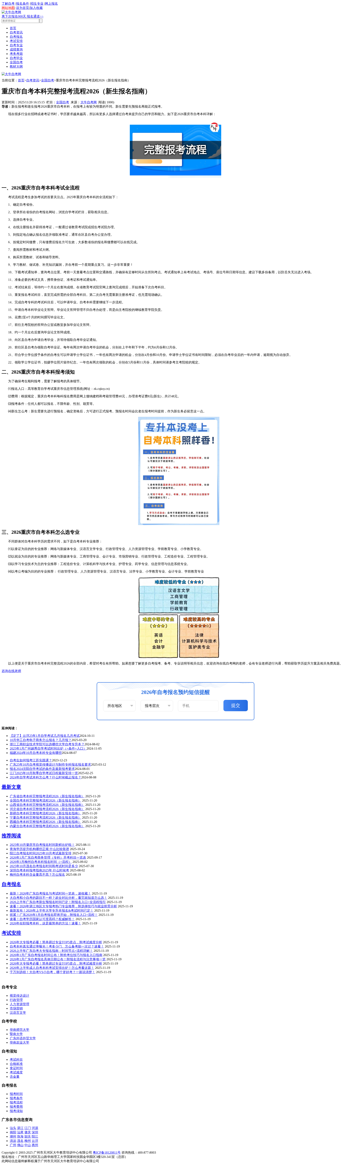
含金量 (15, 1076)
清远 (13, 1140)
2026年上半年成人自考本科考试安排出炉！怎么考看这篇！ (52, 967)
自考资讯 (16, 32)
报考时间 (16, 1094)
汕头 (13, 1128)
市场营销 (16, 1008)
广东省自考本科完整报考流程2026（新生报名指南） (47, 796)
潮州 (13, 1136)
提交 (235, 705)
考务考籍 (16, 53)
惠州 (35, 1145)
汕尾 (20, 1132)
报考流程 (16, 1102)
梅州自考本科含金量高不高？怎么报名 (37, 874)
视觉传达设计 (19, 995)
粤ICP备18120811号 (107, 1152)
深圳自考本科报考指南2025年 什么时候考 (39, 870)
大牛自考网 (88, 102)
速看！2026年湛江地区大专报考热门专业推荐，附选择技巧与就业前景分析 (63, 906)
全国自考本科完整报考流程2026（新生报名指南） (45, 800)
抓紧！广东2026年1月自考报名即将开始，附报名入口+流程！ (54, 914)
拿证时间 (16, 1068)
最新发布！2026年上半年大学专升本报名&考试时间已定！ (51, 910)
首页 (13, 28)
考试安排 (16, 41)
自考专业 (16, 45)
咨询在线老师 (11, 671)
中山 (27, 1145)
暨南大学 (16, 1034)
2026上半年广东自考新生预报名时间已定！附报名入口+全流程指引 (58, 902)
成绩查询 (16, 49)
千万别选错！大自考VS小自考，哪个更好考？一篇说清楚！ (52, 972)
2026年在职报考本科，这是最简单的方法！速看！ (45, 923)
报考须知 (16, 1111)
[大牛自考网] (11, 12)
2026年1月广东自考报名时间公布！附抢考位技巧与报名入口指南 (56, 955)
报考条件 (16, 1098)
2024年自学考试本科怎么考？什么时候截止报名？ (45, 777)
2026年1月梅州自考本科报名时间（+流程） (41, 861)
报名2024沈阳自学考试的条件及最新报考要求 (42, 769)
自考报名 (16, 36)
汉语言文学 (18, 1012)
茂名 (20, 1140)
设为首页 (22, 8)
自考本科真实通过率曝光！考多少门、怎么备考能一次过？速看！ (57, 946)
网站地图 (8, 8)
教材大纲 (16, 66)
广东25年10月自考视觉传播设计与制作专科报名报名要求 (50, 764)
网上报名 (51, 3)
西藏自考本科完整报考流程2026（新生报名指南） (45, 821)
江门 (27, 1128)
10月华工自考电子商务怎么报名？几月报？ (41, 740)
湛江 (20, 1128)
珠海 (20, 1136)
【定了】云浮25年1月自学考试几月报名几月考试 (45, 735)
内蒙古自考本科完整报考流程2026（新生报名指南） (47, 826)
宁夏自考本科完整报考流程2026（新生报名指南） (45, 817)
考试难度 (16, 1072)
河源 (35, 1128)
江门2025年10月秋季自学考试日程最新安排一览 (44, 773)
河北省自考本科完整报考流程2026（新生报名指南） (47, 809)
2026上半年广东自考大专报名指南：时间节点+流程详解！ (51, 950)
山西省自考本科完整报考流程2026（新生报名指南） (47, 804)
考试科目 (16, 1059)
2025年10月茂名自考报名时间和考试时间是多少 (44, 866)
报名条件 (22, 3)
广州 (13, 1145)
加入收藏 (36, 8)
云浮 (35, 1140)
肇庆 (27, 1132)
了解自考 (8, 3)
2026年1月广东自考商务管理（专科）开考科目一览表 (48, 857)
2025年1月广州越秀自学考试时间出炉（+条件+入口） (48, 748)
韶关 (27, 1136)
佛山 (20, 1145)
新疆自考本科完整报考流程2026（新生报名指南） (45, 813)
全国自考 (16, 62)
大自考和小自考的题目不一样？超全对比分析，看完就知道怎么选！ (58, 897)
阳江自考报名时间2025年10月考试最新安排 (41, 853)
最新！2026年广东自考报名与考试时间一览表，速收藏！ (50, 893)
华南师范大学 (19, 1029)
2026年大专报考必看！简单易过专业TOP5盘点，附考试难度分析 (56, 942)
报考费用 (16, 1106)
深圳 (35, 1132)
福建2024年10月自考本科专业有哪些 (36, 752)
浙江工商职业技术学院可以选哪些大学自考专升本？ (47, 744)
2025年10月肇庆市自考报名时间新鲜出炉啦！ (42, 844)
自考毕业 (16, 58)
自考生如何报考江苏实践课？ (31, 760)
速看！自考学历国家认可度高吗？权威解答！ (42, 919)
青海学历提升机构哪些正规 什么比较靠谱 (39, 849)
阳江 (35, 1136)
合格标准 (16, 1064)
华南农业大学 (19, 1042)
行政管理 (16, 1000)
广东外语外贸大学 (23, 1038)
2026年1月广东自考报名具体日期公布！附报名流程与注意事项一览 (58, 959)
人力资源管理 (19, 1004)
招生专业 (36, 3)
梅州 (27, 1140)
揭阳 (13, 1132)
